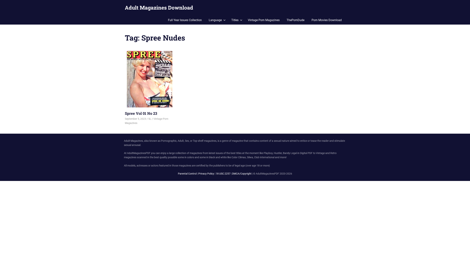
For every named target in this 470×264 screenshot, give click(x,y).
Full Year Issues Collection (185, 20)
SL (149, 118)
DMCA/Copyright (242, 173)
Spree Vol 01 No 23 (141, 113)
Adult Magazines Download (159, 7)
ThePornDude (295, 20)
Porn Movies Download (327, 20)
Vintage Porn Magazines (264, 20)
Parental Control (187, 173)
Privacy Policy (206, 173)
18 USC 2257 (223, 173)
